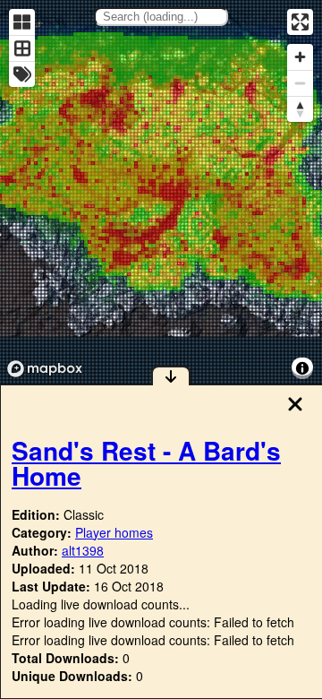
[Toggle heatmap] (22, 22)
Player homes (114, 532)
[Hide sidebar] (171, 375)
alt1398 (83, 550)
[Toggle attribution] (302, 368)
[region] (161, 192)
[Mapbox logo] (44, 368)
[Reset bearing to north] (300, 109)
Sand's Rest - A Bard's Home (146, 463)
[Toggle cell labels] (22, 74)
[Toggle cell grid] (22, 48)
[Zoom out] (300, 83)
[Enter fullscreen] (300, 22)
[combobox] (161, 16)
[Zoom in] (300, 57)
